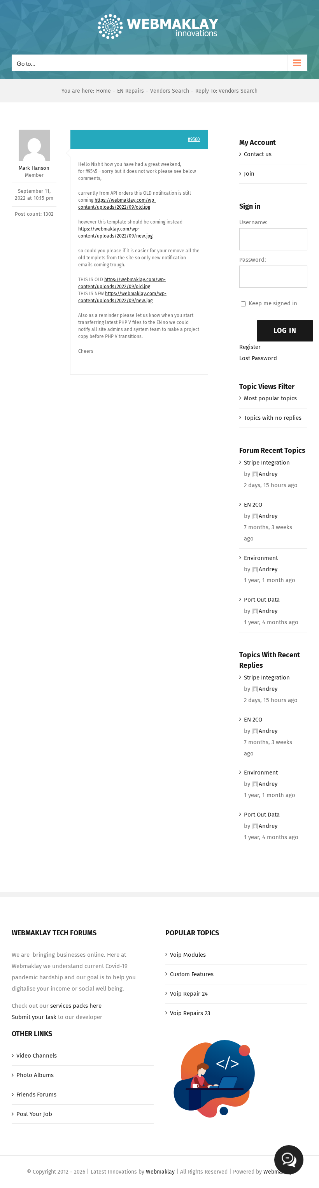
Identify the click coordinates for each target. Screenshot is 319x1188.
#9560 (194, 139)
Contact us (258, 154)
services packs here (76, 1005)
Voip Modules (188, 954)
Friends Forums (36, 1094)
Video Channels (36, 1055)
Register (250, 346)
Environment (261, 557)
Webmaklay (160, 1172)
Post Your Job (34, 1114)
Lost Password (258, 358)
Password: (252, 259)
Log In (284, 330)
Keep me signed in (273, 303)
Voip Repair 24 (189, 993)
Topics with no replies (272, 417)
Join (249, 173)
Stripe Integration (267, 462)
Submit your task (34, 1017)
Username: (253, 222)
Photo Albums (35, 1075)
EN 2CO (253, 504)
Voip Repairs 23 (190, 1013)
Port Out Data (262, 599)
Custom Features (192, 974)
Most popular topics (270, 398)
